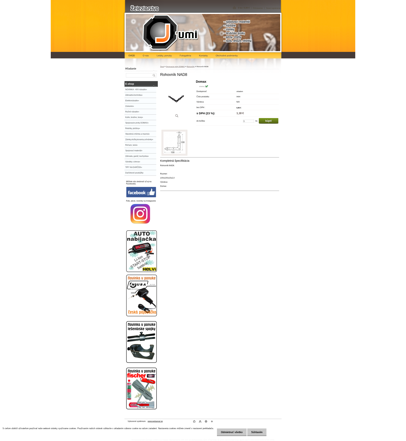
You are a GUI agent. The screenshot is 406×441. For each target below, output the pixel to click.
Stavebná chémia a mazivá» (137, 134)
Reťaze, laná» (131, 145)
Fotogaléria (185, 55)
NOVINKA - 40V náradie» (136, 89)
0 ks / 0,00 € (244, 8)
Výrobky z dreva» (132, 162)
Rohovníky (191, 66)
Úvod (162, 66)
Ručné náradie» (132, 112)
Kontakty (203, 55)
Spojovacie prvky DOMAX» (137, 123)
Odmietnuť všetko (232, 432)
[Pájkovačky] (141, 316)
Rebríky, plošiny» (132, 128)
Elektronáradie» (132, 100)
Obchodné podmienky (227, 55)
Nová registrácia (273, 8)
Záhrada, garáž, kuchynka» (137, 156)
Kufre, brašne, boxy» (134, 117)
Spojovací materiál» (133, 150)
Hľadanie (130, 68)
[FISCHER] (141, 409)
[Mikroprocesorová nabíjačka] (141, 271)
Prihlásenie (258, 8)
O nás (146, 55)
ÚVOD (131, 55)
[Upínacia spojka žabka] (141, 362)
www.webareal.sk (155, 421)
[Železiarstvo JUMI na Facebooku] (141, 197)
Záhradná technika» (134, 95)
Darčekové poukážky (134, 173)
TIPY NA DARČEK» (133, 167)
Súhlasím (256, 432)
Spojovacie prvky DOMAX (175, 66)
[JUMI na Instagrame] (140, 223)
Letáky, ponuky (164, 55)
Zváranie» (129, 106)
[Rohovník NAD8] (176, 100)
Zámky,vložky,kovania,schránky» (139, 139)
